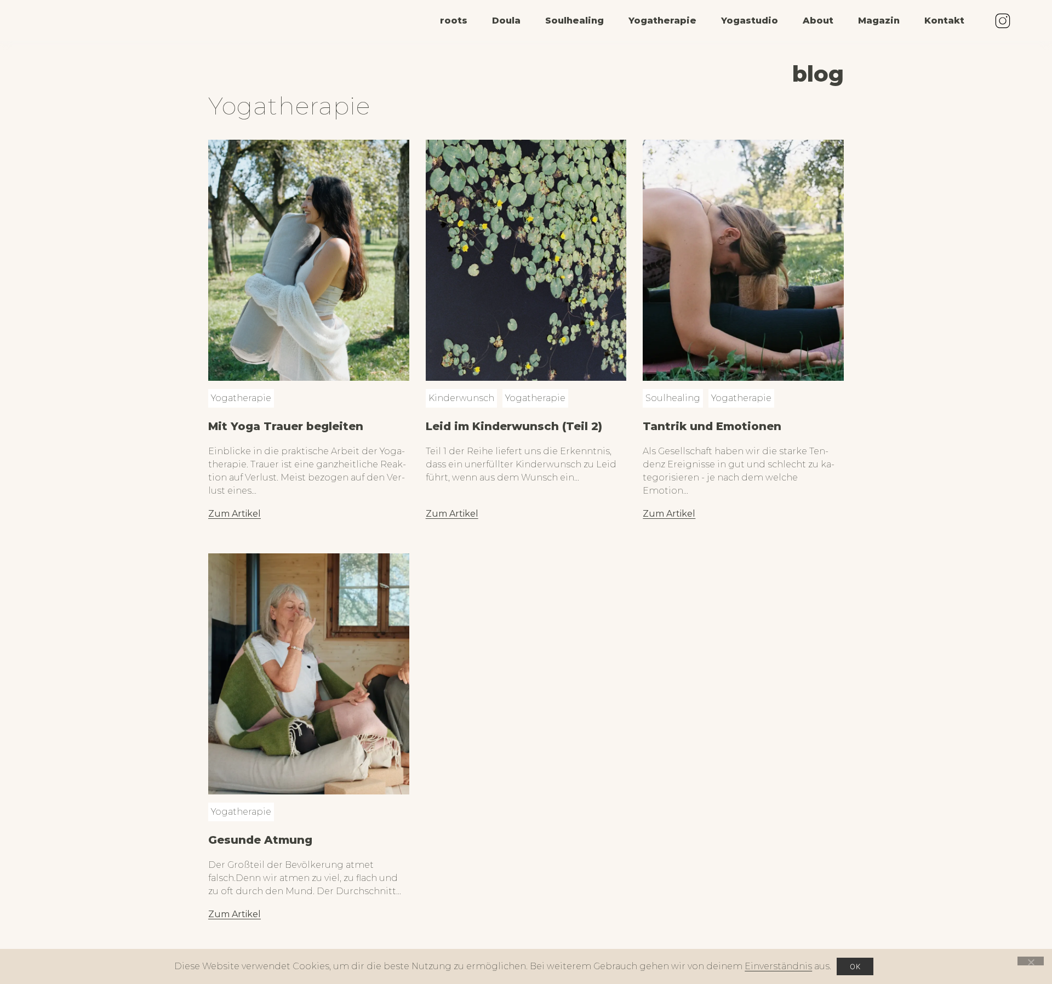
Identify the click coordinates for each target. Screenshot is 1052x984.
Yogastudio (749, 20)
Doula (506, 20)
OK (855, 966)
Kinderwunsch (461, 398)
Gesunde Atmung (260, 839)
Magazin (879, 20)
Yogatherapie (662, 20)
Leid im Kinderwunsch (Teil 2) (514, 426)
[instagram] (1002, 21)
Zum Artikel (234, 513)
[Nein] (1030, 961)
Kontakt (944, 20)
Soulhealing (574, 20)
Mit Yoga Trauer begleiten (285, 426)
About (818, 20)
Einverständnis (778, 966)
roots (453, 20)
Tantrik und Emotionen (712, 426)
